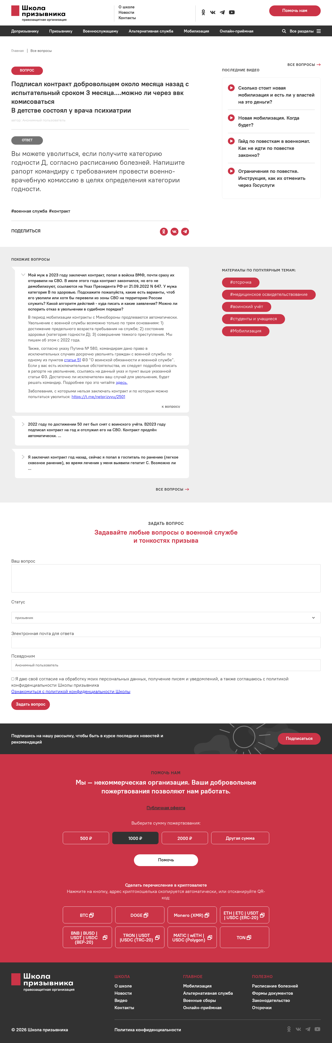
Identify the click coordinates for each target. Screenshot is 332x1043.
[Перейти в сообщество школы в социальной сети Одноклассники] (203, 12)
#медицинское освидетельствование (269, 294)
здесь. (122, 382)
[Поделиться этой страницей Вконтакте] (174, 231)
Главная (17, 50)
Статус (18, 602)
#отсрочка (240, 282)
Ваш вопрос (23, 561)
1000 (133, 838)
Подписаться (299, 738)
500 (84, 838)
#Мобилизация (245, 331)
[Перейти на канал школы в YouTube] (231, 12)
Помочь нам (294, 10)
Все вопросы (41, 50)
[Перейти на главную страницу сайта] (45, 13)
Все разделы (302, 31)
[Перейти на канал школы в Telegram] (222, 12)
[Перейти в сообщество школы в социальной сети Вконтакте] (212, 12)
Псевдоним (23, 656)
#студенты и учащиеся (253, 318)
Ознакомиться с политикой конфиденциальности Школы (70, 691)
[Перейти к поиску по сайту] (282, 31)
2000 (183, 838)
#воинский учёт (246, 306)
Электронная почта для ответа (42, 633)
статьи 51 (72, 359)
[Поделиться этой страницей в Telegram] (185, 231)
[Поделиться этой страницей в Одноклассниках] (163, 231)
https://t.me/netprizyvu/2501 (98, 396)
